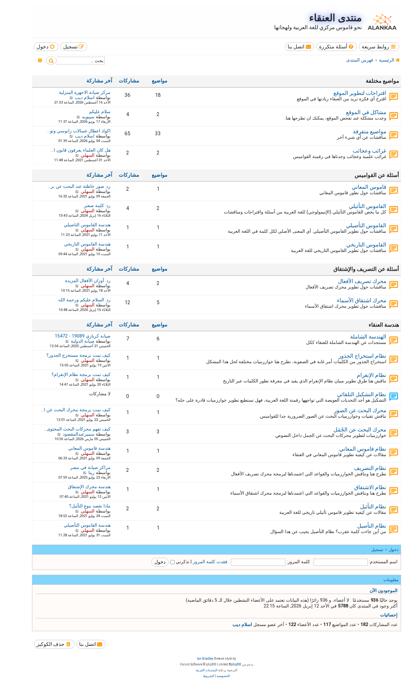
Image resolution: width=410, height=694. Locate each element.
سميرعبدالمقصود (78, 434)
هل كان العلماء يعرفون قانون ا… (81, 150)
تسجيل (377, 549)
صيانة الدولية (82, 341)
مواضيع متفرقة (369, 131)
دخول (393, 549)
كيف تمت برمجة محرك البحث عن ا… (76, 409)
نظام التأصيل (371, 526)
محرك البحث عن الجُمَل (359, 429)
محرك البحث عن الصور (360, 410)
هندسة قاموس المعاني (89, 448)
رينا (91, 472)
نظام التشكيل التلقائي (361, 394)
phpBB (236, 664)
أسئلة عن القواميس (377, 175)
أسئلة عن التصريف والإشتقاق (366, 269)
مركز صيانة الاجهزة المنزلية (85, 92)
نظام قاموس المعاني (362, 449)
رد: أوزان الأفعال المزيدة (88, 280)
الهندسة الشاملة (368, 336)
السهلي (87, 155)
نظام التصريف (370, 468)
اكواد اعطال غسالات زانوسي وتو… (79, 130)
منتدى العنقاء (335, 18)
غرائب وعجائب (369, 150)
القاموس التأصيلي (366, 225)
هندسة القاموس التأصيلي (87, 525)
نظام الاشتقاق (370, 487)
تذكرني (182, 561)
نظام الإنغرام (371, 375)
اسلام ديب (84, 97)
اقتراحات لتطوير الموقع (359, 93)
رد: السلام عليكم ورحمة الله (84, 299)
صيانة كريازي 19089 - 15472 (83, 336)
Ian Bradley (205, 658)
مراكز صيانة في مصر (90, 467)
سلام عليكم (100, 111)
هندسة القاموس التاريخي (87, 244)
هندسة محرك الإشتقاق (89, 486)
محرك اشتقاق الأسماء (361, 300)
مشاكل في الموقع (366, 112)
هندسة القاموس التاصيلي (87, 224)
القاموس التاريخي (366, 244)
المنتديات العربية (206, 670)
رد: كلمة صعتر (97, 205)
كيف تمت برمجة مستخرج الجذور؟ (78, 355)
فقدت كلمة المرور (210, 561)
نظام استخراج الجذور (362, 356)
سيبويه (88, 116)
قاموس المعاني (369, 187)
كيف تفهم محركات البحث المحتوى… (77, 428)
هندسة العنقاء (384, 325)
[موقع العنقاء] (380, 21)
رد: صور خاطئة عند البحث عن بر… (79, 186)
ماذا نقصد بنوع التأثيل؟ (90, 505)
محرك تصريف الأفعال (362, 281)
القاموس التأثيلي (367, 206)
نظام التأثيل (373, 506)
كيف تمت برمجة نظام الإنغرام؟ (81, 374)
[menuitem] (336, 46)
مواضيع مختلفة (382, 81)
